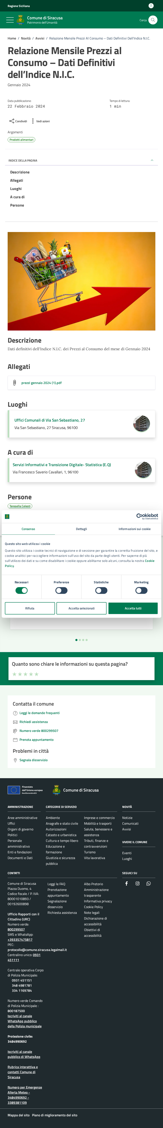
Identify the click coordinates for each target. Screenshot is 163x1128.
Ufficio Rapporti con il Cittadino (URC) (23, 916)
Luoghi (127, 858)
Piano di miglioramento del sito (54, 1115)
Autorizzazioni (56, 829)
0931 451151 (22, 980)
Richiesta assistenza (62, 912)
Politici (12, 834)
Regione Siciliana (19, 6)
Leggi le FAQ (56, 883)
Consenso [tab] (28, 528)
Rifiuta (29, 608)
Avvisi (126, 829)
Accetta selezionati (82, 608)
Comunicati (130, 823)
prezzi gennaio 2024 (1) (41, 382)
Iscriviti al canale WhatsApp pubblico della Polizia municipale (25, 1021)
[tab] (76, 640)
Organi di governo (20, 829)
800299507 (16, 929)
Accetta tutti (133, 608)
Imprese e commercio (99, 817)
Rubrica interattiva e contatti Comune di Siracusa (23, 1072)
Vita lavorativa (94, 857)
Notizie (127, 817)
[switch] (61, 590)
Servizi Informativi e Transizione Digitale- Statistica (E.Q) (62, 465)
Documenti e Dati (20, 857)
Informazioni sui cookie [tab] (135, 528)
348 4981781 (22, 985)
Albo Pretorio (93, 883)
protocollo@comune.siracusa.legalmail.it (37, 949)
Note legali (92, 912)
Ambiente (53, 817)
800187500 (16, 1010)
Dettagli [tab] (81, 528)
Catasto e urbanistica (61, 834)
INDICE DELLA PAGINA (22, 160)
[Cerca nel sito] (152, 20)
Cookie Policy (93, 906)
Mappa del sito (19, 1115)
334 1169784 (22, 990)
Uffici (11, 823)
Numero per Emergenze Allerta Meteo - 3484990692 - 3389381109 (25, 1095)
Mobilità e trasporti (98, 823)
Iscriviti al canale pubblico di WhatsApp (24, 1054)
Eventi (127, 852)
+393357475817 (20, 939)
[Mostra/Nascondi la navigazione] (10, 19)
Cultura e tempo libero (62, 840)
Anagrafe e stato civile (62, 823)
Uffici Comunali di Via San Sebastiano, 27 (49, 420)
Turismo (90, 852)
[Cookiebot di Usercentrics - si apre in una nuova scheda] (139, 516)
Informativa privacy (98, 901)
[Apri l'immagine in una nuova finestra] (81, 282)
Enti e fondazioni (20, 852)
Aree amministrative (22, 817)
